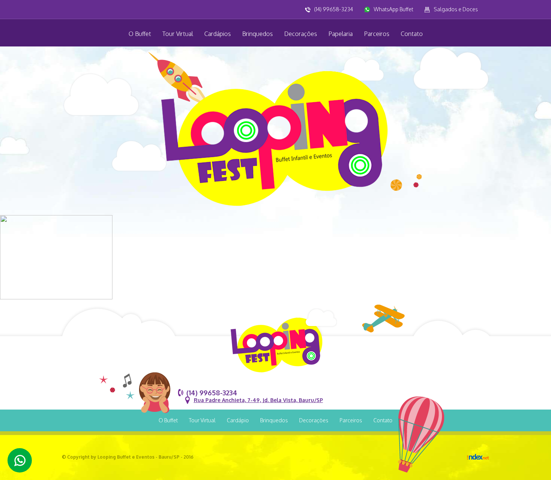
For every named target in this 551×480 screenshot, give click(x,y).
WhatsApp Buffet (393, 9)
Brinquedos (257, 33)
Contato (412, 33)
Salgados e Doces (456, 9)
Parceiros (376, 33)
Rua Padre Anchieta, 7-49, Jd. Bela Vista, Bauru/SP (258, 400)
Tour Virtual (177, 33)
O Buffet (140, 33)
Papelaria (340, 33)
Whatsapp (19, 460)
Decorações (300, 33)
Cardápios (217, 33)
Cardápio (238, 420)
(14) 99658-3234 (333, 9)
